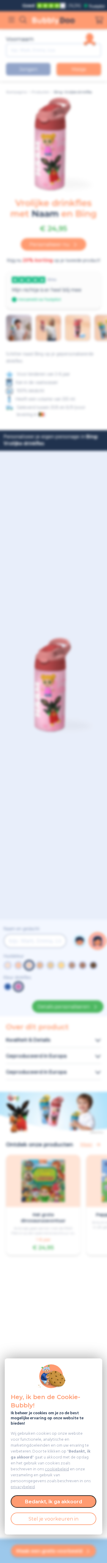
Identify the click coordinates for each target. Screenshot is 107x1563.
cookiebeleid (57, 1469)
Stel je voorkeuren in (53, 1519)
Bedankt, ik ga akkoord (53, 1502)
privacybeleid (23, 1487)
